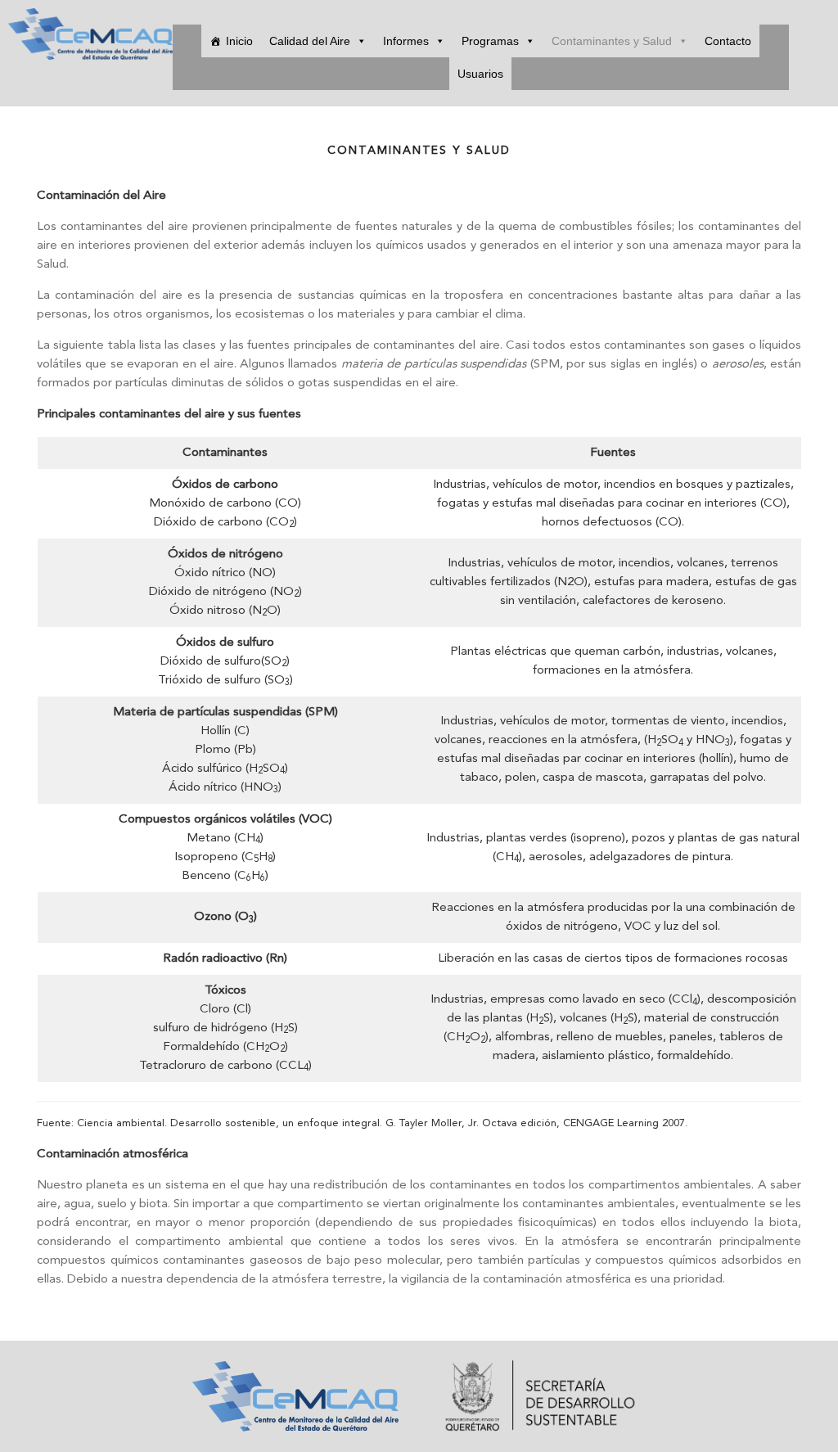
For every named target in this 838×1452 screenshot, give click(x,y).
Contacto (728, 40)
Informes (406, 40)
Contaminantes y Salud (612, 40)
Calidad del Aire (309, 40)
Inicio (239, 40)
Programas (490, 40)
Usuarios (480, 73)
